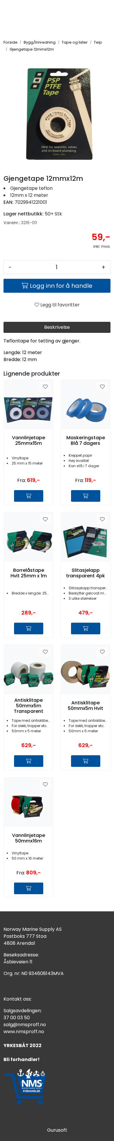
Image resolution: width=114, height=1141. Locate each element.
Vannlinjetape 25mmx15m (28, 440)
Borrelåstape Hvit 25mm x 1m (29, 572)
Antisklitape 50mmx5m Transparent (28, 705)
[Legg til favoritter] (45, 387)
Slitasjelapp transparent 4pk (85, 572)
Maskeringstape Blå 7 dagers (85, 440)
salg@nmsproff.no (25, 1024)
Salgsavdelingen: (23, 1010)
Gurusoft (57, 1130)
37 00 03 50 (17, 1017)
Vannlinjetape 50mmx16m (28, 838)
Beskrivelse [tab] (57, 327)
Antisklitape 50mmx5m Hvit (85, 705)
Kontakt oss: (18, 999)
